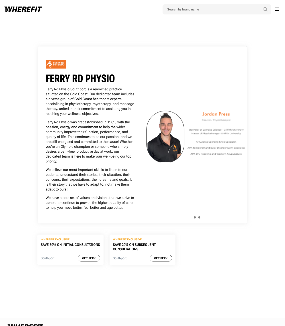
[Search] (265, 9)
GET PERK (89, 258)
